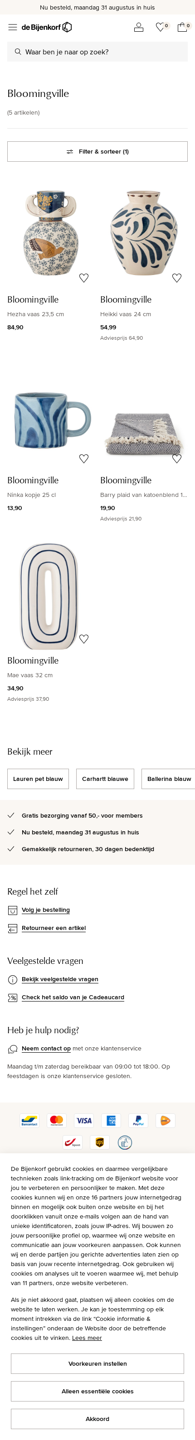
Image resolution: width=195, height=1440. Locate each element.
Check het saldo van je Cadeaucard (73, 997)
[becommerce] (124, 1147)
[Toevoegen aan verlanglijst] (84, 278)
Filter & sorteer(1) (104, 151)
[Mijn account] (138, 27)
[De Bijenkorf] (47, 27)
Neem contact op (46, 1048)
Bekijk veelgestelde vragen (60, 978)
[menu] (13, 27)
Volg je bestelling (46, 909)
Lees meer (87, 1337)
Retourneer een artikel (54, 927)
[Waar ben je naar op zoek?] (18, 51)
